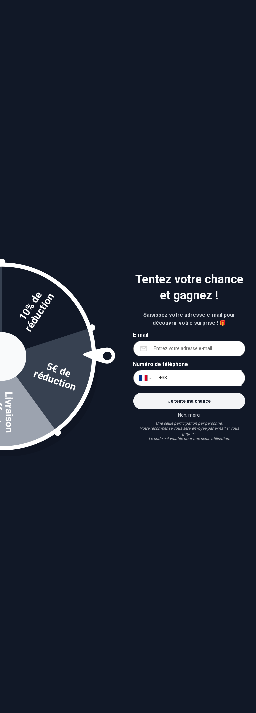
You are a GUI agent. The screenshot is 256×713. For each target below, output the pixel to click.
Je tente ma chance (189, 401)
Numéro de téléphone (160, 364)
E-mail (140, 334)
